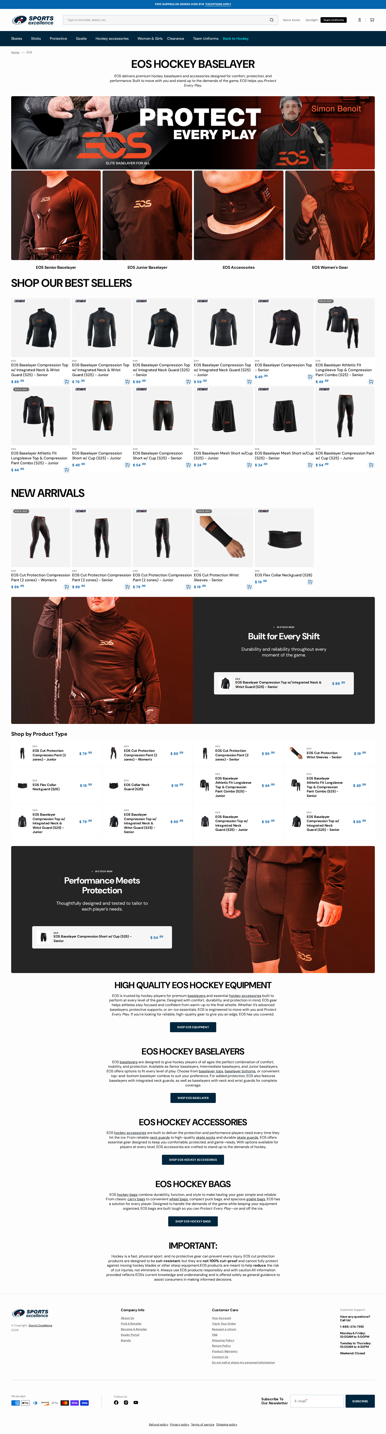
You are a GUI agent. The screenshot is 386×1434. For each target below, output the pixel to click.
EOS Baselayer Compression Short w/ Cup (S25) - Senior (158, 456)
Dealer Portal (130, 1335)
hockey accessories (245, 995)
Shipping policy (226, 1424)
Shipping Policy (223, 1340)
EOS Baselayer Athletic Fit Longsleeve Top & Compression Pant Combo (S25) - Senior (344, 370)
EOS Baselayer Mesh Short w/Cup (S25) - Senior (284, 456)
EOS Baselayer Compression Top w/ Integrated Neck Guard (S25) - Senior (161, 370)
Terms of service (202, 1424)
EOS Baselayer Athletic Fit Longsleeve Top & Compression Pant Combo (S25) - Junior (39, 458)
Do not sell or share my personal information (243, 1362)
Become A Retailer (134, 1329)
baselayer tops (211, 1071)
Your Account (221, 1318)
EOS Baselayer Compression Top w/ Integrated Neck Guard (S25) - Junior (222, 370)
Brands (126, 1340)
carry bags (136, 1199)
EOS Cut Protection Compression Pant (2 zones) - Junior (162, 577)
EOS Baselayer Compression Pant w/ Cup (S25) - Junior (345, 456)
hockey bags (127, 1194)
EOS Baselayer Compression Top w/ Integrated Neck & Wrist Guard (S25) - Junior (100, 370)
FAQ (214, 1335)
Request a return (224, 1329)
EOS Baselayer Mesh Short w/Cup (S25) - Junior (223, 456)
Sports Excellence (40, 1325)
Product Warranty (225, 1351)
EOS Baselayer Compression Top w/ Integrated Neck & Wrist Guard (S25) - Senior (39, 370)
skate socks (205, 1137)
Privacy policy (179, 1424)
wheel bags (178, 1199)
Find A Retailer (131, 1324)
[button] (360, 20)
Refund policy (158, 1424)
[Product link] (40, 341)
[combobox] (170, 20)
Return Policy (221, 1346)
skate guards (247, 1137)
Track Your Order (224, 1324)
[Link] (193, 132)
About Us (127, 1318)
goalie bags (255, 1199)
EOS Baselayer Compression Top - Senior (283, 367)
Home (15, 52)
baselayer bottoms (240, 1071)
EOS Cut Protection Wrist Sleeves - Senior (216, 577)
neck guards (160, 1137)
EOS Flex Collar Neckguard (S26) (283, 575)
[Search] (272, 20)
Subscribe (360, 1401)
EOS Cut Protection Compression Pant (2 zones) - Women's (40, 577)
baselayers (197, 995)
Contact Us (220, 1357)
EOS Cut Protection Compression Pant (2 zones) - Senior (101, 577)
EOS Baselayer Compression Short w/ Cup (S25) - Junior (97, 456)
